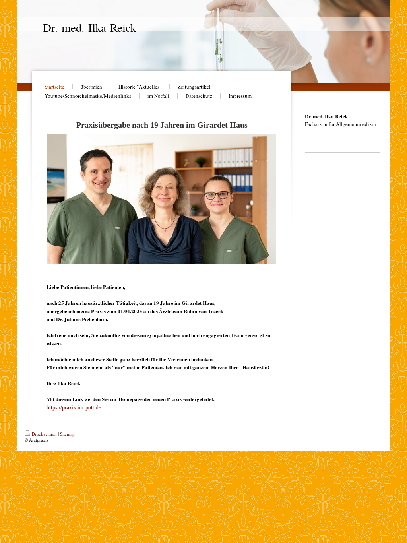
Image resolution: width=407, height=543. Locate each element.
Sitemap (67, 434)
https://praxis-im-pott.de (74, 407)
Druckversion (44, 434)
